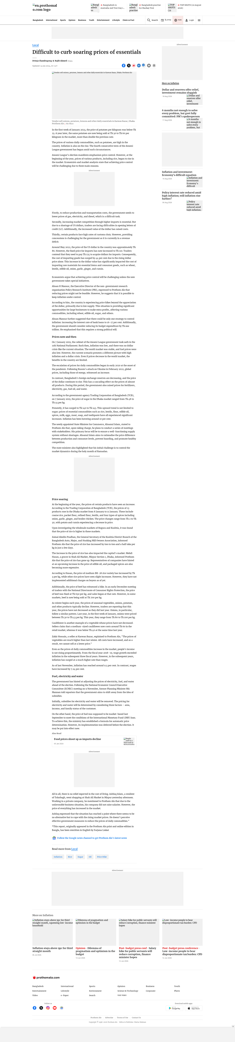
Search (92, 995)
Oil (90, 857)
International (51, 20)
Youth (91, 20)
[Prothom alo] (46, 8)
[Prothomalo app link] (174, 1008)
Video (35, 995)
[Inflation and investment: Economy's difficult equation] (195, 182)
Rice (70, 857)
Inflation (58, 857)
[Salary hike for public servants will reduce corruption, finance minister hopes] (139, 932)
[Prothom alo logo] (46, 978)
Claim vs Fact (128, 20)
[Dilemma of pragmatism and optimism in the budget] (96, 932)
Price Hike (102, 857)
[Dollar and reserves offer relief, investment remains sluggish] (195, 99)
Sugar (80, 857)
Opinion (72, 20)
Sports (63, 20)
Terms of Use (122, 1018)
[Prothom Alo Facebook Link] (35, 1008)
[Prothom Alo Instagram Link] (49, 1008)
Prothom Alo (96, 1018)
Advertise (109, 1018)
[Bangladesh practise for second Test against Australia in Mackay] (133, 8)
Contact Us (136, 1018)
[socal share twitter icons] (129, 67)
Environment (95, 991)
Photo (177, 991)
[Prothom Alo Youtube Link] (55, 1008)
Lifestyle (116, 20)
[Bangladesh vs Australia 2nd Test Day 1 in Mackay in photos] (95, 8)
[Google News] (61, 1008)
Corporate (150, 991)
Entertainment (103, 20)
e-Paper (65, 995)
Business (82, 20)
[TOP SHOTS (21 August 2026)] (172, 8)
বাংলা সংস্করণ (122, 995)
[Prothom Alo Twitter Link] (42, 1008)
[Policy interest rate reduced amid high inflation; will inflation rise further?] (195, 205)
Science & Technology (128, 991)
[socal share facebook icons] (123, 67)
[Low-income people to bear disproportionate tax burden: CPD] (182, 932)
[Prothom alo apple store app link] (194, 1008)
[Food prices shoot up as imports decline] (129, 741)
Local (35, 45)
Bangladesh (38, 20)
